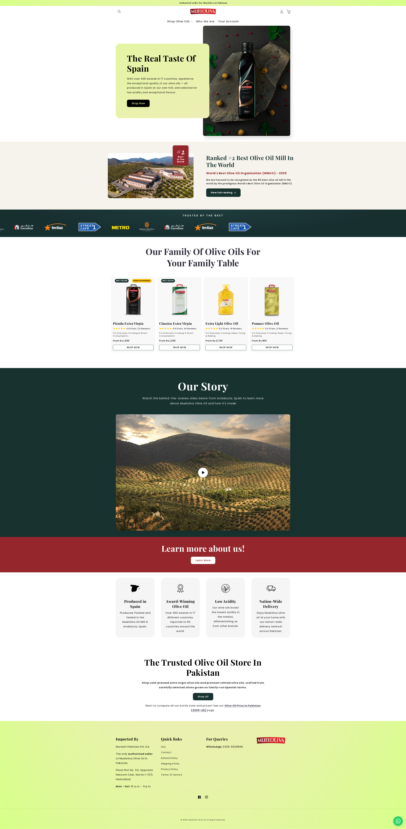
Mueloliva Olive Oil (197, 820)
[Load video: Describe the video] (203, 472)
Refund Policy (169, 758)
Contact (166, 752)
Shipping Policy (170, 763)
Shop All (203, 696)
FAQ (163, 746)
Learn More (203, 560)
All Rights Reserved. (216, 820)
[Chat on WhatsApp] (398, 821)
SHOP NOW (133, 347)
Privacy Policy (169, 769)
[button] (119, 11)
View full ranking (221, 192)
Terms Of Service (171, 774)
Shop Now (138, 103)
